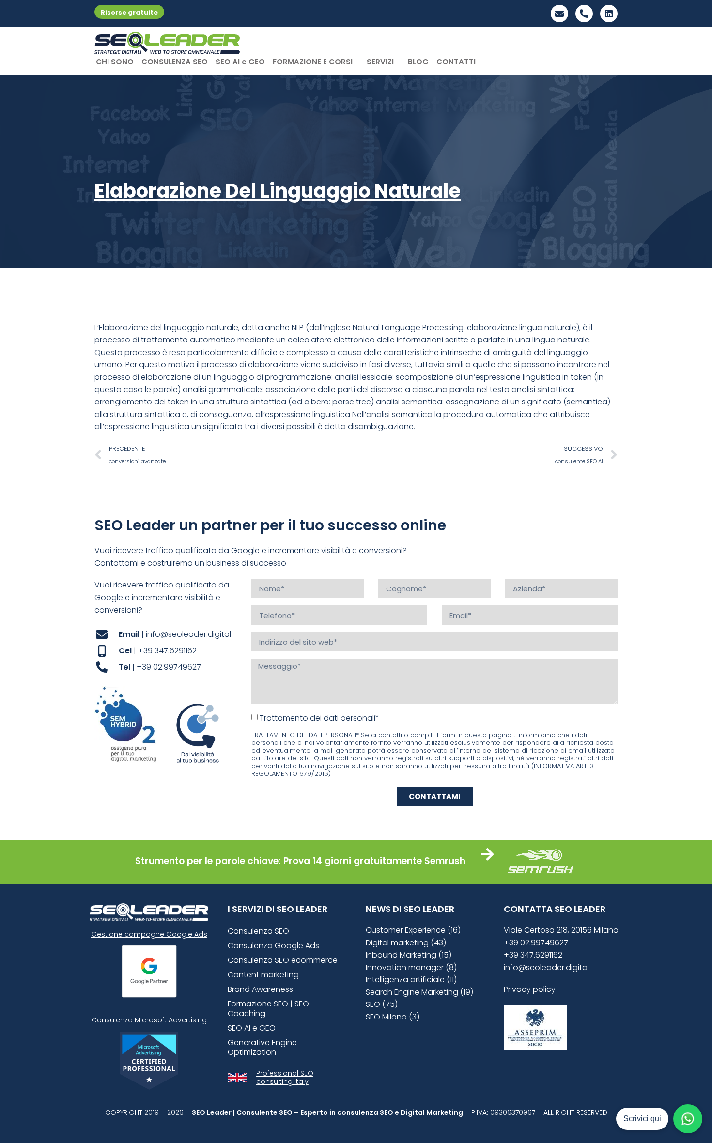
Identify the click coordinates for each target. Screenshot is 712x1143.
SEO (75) (382, 1004)
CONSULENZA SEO (174, 62)
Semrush (444, 860)
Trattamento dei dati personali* (319, 718)
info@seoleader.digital (546, 967)
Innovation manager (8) (411, 967)
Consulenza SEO (258, 931)
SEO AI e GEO (240, 62)
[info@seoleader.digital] (559, 13)
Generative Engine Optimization (262, 1047)
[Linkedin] (609, 13)
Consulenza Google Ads (273, 945)
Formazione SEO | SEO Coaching (268, 1008)
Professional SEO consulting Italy (284, 1077)
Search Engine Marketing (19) (419, 992)
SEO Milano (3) (392, 1016)
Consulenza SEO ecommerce (283, 960)
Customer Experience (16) (413, 930)
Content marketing (263, 974)
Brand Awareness (260, 989)
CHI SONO (115, 62)
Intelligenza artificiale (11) (411, 979)
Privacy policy (530, 989)
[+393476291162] (584, 13)
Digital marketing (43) (406, 942)
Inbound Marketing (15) (408, 954)
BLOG (418, 62)
